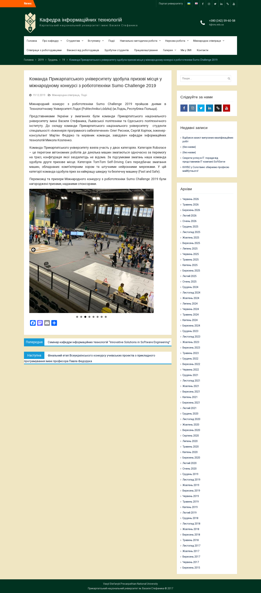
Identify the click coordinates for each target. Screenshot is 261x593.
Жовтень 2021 (191, 386)
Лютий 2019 (190, 512)
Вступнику (94, 40)
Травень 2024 (191, 314)
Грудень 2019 (190, 474)
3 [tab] (85, 317)
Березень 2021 (191, 402)
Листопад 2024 (191, 292)
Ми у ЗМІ (186, 50)
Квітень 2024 (190, 320)
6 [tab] (98, 317)
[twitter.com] (215, 3)
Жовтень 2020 (191, 424)
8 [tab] (106, 317)
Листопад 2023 (191, 336)
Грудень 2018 (190, 518)
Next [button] (149, 250)
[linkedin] (221, 3)
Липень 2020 (190, 441)
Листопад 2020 (191, 419)
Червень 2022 (191, 369)
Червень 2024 (191, 309)
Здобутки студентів (116, 50)
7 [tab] (102, 317)
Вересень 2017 (191, 556)
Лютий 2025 (190, 276)
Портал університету (171, 3)
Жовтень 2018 (191, 529)
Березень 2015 (191, 567)
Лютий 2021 (190, 408)
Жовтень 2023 (191, 342)
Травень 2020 (191, 446)
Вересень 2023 (191, 347)
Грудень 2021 (190, 375)
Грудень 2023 (190, 331)
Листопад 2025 (191, 232)
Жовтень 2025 (191, 237)
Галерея (168, 50)
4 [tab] (89, 317)
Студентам (73, 40)
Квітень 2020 (190, 452)
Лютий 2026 (190, 215)
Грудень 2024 (190, 287)
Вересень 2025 (191, 243)
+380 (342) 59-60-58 (222, 20)
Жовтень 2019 (191, 485)
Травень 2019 (191, 501)
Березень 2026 (191, 210)
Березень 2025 (191, 270)
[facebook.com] (203, 3)
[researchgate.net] (227, 3)
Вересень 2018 (191, 534)
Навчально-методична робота (138, 40)
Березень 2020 (191, 457)
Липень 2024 (190, 303)
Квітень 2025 (190, 265)
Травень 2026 (191, 204)
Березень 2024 (191, 325)
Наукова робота (175, 40)
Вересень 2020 (191, 430)
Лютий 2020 (190, 463)
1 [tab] (77, 317)
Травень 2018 (191, 540)
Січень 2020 (190, 468)
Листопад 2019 (191, 479)
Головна (32, 40)
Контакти (202, 50)
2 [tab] (81, 317)
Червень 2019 (191, 496)
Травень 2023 (191, 353)
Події (111, 40)
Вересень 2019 (191, 490)
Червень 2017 (191, 562)
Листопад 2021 (191, 380)
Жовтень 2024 (191, 298)
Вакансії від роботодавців (83, 50)
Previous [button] (33, 250)
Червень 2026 (191, 199)
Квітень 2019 (190, 507)
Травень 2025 (191, 259)
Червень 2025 (191, 254)
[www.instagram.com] (209, 3)
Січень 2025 (190, 281)
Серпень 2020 (191, 435)
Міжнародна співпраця (207, 40)
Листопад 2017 (191, 545)
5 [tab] (93, 317)
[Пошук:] (206, 78)
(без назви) (189, 146)
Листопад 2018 (191, 523)
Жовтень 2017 (191, 551)
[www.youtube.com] (234, 3)
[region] (91, 251)
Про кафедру (50, 40)
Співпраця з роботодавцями (44, 50)
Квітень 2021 (190, 397)
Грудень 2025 (190, 226)
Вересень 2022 (191, 364)
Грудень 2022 (190, 358)
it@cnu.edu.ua (216, 24)
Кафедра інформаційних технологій (81, 20)
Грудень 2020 (190, 413)
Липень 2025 (190, 248)
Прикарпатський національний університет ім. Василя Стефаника (126, 588)
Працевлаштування (146, 50)
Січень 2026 (190, 221)
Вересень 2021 (191, 391)
